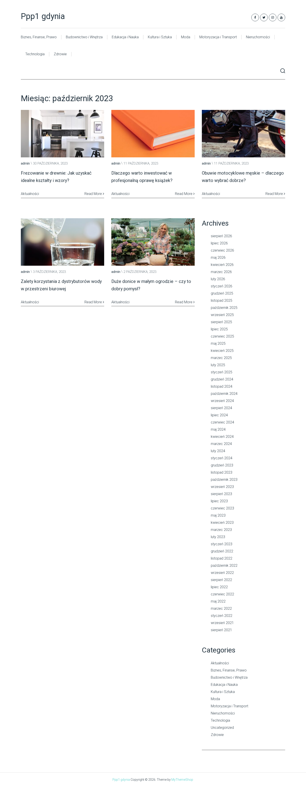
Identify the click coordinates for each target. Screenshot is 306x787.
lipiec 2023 (219, 501)
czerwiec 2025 (222, 336)
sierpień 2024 (221, 408)
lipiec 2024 (219, 415)
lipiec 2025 (219, 329)
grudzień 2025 (222, 293)
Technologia (35, 54)
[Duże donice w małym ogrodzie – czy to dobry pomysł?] (153, 242)
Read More (93, 194)
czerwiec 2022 (222, 594)
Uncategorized (222, 727)
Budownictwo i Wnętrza (84, 37)
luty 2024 (218, 451)
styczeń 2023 (221, 544)
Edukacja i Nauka (125, 37)
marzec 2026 (221, 272)
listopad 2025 (221, 300)
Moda (185, 37)
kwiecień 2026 (222, 265)
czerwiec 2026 (222, 250)
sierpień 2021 (221, 630)
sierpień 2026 (221, 236)
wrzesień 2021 (222, 623)
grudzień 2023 (222, 465)
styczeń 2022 (221, 616)
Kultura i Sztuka (160, 37)
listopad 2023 (221, 472)
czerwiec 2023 (222, 508)
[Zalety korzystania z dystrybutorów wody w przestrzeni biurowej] (62, 242)
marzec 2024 (221, 444)
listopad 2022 (221, 558)
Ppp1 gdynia (43, 16)
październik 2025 (224, 308)
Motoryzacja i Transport (218, 37)
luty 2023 (218, 537)
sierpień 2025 (221, 322)
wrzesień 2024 (222, 401)
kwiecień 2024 (222, 436)
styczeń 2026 (221, 286)
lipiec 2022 (219, 587)
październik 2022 (224, 565)
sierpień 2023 (221, 494)
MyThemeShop (182, 779)
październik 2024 (224, 393)
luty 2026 (218, 279)
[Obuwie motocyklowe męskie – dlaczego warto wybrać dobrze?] (243, 133)
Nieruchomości (258, 37)
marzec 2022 (221, 608)
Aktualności (220, 663)
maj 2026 (218, 257)
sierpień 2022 (221, 580)
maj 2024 (218, 429)
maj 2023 (218, 515)
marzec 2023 (221, 530)
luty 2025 (218, 365)
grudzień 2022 (222, 551)
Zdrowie (60, 54)
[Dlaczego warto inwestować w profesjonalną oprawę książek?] (153, 133)
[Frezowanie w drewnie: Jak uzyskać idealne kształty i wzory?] (62, 133)
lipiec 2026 (219, 243)
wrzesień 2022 (222, 573)
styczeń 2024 (221, 458)
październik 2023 (224, 479)
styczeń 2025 (221, 372)
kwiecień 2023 (222, 522)
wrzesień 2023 (222, 487)
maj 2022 (218, 601)
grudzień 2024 (222, 379)
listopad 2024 (221, 386)
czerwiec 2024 (222, 422)
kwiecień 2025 (222, 351)
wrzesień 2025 (222, 315)
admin (25, 163)
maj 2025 (218, 343)
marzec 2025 (221, 358)
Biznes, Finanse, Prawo (39, 37)
